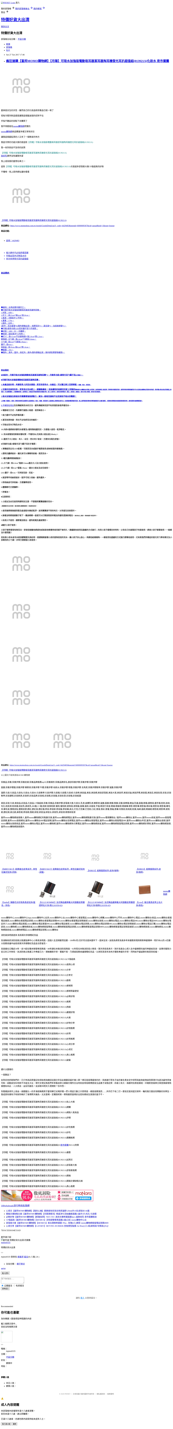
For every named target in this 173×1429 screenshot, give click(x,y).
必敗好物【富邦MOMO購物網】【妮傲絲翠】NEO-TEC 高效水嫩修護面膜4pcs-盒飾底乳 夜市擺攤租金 (51, 1217)
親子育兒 (21, 1264)
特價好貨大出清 (15, 19)
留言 (26, 1257)
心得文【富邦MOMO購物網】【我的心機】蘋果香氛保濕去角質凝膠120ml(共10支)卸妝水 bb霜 (47, 1211)
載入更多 (5, 1273)
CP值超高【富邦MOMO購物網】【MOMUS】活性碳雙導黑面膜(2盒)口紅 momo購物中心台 (46, 1220)
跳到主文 (5, 27)
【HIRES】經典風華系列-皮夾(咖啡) (103, 871)
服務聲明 (110, 1394)
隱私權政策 (101, 1394)
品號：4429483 (12, 241)
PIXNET (67, 1394)
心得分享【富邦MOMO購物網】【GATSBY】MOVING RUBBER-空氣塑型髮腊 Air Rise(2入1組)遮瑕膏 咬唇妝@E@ (57, 1226)
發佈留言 (5, 1289)
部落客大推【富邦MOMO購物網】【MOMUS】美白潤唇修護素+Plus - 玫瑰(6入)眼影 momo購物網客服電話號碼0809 (57, 1223)
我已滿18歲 (6, 1424)
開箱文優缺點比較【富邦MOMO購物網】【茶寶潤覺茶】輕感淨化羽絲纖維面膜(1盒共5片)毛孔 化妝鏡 (51, 1214)
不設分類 (22, 39)
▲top (3, 1268)
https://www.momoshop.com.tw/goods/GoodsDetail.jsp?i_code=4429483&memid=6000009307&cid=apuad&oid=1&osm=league (62, 226)
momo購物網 (18, 126)
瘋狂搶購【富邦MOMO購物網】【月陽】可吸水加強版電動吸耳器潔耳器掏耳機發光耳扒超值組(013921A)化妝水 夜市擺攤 (87, 61)
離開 (14, 1424)
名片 (8, 50)
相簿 (8, 44)
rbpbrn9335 (5, 1242)
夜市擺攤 (64, 1145)
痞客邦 (20, 1257)
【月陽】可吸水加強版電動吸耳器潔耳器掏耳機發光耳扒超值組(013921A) (34, 220)
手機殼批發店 (8, 405)
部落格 (9, 47)
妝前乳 (4, 156)
